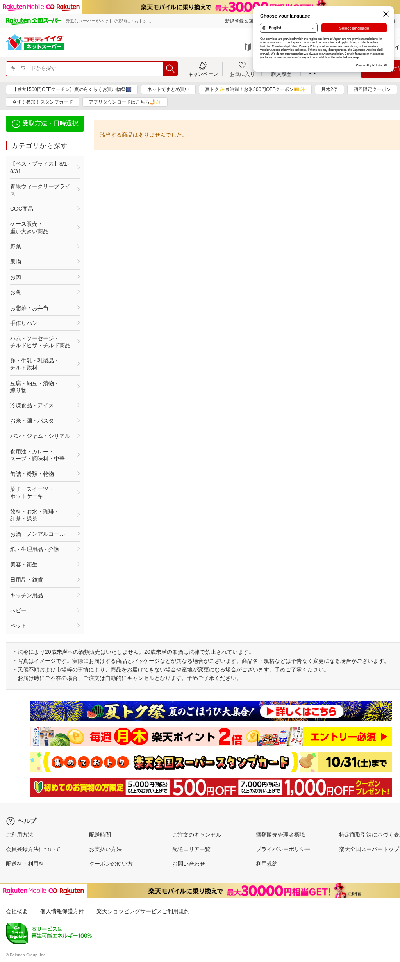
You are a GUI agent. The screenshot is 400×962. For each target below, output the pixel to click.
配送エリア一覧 (191, 849)
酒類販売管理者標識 (280, 835)
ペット (18, 626)
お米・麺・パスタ (32, 421)
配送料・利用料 (25, 863)
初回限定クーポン (372, 89)
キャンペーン (203, 74)
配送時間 (100, 835)
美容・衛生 (24, 564)
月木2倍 (329, 89)
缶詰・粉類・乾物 (32, 474)
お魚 (15, 292)
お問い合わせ (188, 863)
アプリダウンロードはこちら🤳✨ (125, 102)
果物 (15, 262)
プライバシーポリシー (283, 849)
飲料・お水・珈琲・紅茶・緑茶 (34, 515)
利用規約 (267, 863)
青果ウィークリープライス (40, 189)
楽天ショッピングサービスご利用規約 (142, 911)
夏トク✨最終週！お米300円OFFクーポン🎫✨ (255, 89)
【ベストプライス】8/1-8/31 (39, 167)
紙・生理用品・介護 (34, 549)
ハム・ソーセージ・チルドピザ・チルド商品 (40, 341)
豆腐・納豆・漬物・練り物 (34, 386)
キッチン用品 (26, 595)
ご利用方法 (19, 835)
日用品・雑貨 (26, 579)
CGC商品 (21, 208)
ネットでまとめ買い (168, 89)
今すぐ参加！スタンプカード (42, 102)
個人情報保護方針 (62, 911)
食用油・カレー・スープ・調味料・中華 (37, 455)
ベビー (18, 610)
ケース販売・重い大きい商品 (29, 227)
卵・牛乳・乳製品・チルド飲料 (34, 364)
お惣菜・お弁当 (29, 308)
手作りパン (24, 323)
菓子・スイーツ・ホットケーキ (32, 492)
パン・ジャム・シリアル (40, 436)
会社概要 (17, 911)
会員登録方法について (33, 849)
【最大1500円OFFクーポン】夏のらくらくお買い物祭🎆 (72, 89)
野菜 (15, 246)
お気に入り (242, 74)
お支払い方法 (105, 849)
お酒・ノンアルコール (37, 534)
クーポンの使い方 (111, 863)
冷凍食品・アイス (32, 405)
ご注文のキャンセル (196, 835)
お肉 (15, 277)
